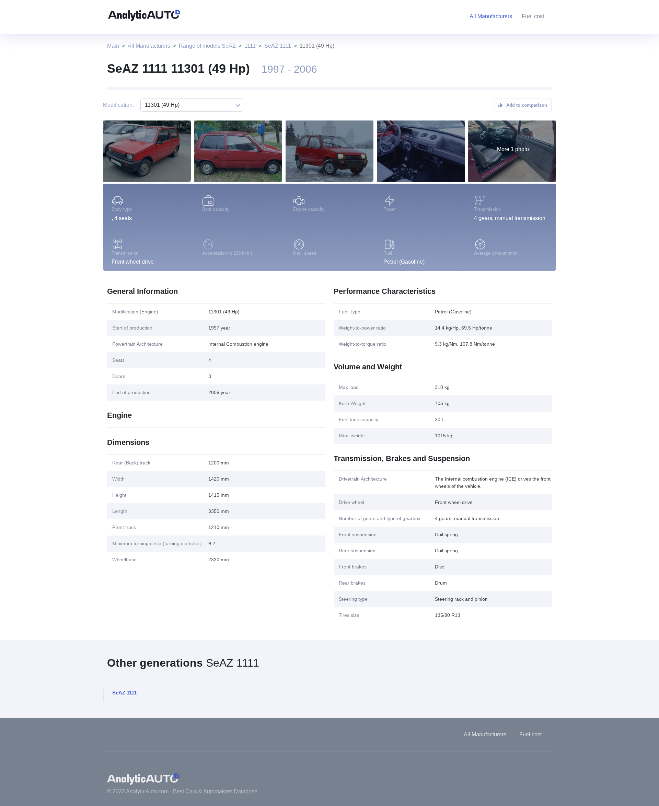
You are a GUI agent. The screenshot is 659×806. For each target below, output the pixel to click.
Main (113, 46)
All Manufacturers (149, 46)
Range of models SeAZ (207, 46)
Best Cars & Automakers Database (215, 791)
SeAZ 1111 (277, 46)
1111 (250, 46)
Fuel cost (533, 16)
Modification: (118, 105)
